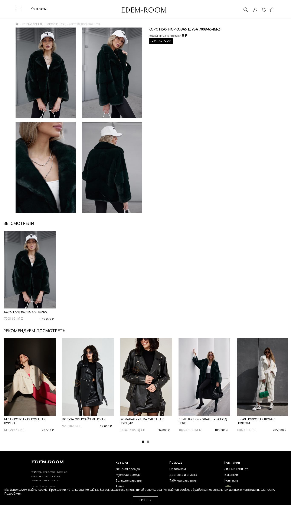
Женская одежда (32, 24)
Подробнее (12, 493)
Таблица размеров (183, 480)
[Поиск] (243, 10)
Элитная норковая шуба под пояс (203, 421)
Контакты (231, 480)
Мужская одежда (128, 475)
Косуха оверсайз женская (83, 419)
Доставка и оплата (183, 475)
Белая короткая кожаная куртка (24, 421)
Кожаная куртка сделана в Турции (142, 421)
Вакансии (231, 475)
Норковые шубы (56, 24)
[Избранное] (262, 10)
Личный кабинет (236, 469)
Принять (145, 500)
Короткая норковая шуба (25, 312)
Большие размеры (129, 480)
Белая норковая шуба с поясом (256, 421)
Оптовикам (177, 469)
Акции (120, 486)
